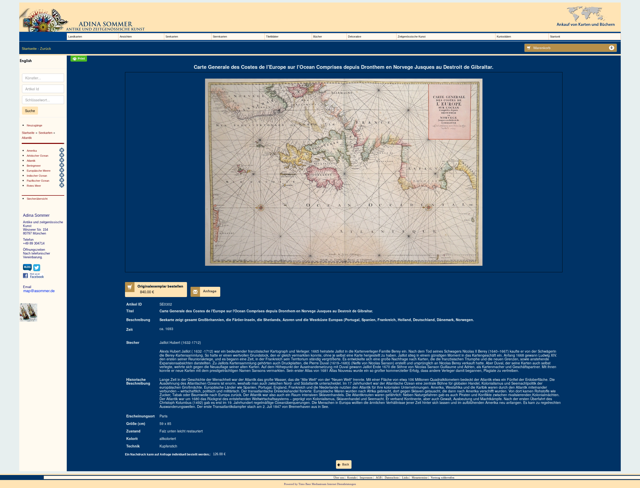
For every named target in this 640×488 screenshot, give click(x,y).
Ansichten (126, 36)
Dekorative (354, 36)
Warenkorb (572, 48)
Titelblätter (272, 36)
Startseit (555, 36)
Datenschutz (392, 477)
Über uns (339, 477)
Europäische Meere (38, 170)
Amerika (32, 150)
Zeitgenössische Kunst (412, 36)
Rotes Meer (34, 185)
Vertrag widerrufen (442, 477)
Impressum (366, 477)
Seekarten (172, 36)
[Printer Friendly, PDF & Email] (343, 59)
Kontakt (351, 477)
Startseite (28, 133)
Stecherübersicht (37, 198)
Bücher (317, 36)
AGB (379, 477)
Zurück (45, 49)
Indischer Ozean (37, 175)
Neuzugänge (34, 125)
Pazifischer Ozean (38, 180)
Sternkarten (220, 36)
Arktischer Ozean (37, 155)
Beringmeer (34, 165)
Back (345, 464)
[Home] (84, 20)
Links (405, 477)
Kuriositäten (504, 36)
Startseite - (30, 49)
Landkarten (75, 36)
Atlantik (27, 138)
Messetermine (420, 477)
